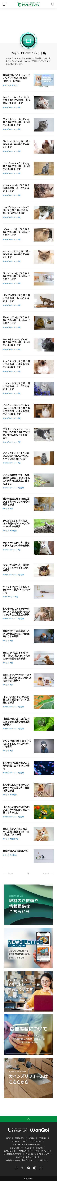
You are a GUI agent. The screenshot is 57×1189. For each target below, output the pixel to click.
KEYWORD (37, 1141)
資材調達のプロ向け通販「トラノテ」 (20, 1160)
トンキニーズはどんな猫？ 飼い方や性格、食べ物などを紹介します (16, 232)
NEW (8, 1138)
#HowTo (6, 107)
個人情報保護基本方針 (13, 1154)
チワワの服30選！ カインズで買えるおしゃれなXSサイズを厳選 (17, 743)
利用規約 (22, 1151)
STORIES (15, 1141)
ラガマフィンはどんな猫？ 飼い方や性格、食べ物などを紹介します (16, 276)
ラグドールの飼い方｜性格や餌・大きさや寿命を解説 (16, 544)
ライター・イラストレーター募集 (26, 1144)
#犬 (11, 509)
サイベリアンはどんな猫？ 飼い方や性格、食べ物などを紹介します (16, 320)
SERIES (31, 1138)
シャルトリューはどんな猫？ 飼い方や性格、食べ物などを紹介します (16, 342)
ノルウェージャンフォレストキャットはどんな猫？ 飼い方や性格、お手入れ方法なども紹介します (16, 409)
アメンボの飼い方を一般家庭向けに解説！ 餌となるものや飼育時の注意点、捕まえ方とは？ (16, 479)
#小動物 (21, 488)
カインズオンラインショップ (37, 1154)
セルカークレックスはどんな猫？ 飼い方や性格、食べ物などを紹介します (16, 100)
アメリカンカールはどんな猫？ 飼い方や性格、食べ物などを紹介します (16, 122)
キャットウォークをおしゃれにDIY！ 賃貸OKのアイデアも (17, 589)
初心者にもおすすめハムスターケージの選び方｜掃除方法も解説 (16, 787)
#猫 (19, 107)
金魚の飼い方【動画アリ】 (16, 850)
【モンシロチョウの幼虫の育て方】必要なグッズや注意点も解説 (16, 699)
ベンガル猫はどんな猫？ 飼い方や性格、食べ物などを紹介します (16, 298)
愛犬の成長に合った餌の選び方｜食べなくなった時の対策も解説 (16, 501)
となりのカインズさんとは (21, 1148)
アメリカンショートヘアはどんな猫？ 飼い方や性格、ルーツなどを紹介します (16, 455)
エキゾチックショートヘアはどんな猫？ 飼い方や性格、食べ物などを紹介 (16, 210)
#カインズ (7, 85)
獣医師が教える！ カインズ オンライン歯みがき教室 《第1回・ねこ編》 (16, 78)
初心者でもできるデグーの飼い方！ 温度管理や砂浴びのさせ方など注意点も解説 (16, 611)
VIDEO (25, 1141)
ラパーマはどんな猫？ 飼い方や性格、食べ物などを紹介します (16, 144)
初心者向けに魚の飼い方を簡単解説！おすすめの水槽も (16, 765)
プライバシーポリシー (40, 1151)
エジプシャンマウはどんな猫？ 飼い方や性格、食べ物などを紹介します (16, 166)
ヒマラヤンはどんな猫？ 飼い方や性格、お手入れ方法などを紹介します (16, 364)
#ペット (15, 85)
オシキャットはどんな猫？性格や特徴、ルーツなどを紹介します (16, 188)
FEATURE (42, 1138)
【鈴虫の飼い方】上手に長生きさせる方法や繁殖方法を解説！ (16, 721)
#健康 (12, 839)
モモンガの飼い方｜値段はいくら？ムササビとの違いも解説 (16, 567)
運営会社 (43, 1160)
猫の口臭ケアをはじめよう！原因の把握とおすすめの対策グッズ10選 (16, 831)
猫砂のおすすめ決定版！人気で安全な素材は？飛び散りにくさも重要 (16, 633)
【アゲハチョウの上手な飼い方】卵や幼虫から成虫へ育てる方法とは (16, 809)
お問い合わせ (9, 1151)
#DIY (5, 597)
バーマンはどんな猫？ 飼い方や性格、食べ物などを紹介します (16, 254)
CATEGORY (19, 1138)
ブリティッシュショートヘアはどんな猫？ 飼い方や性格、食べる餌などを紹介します (16, 433)
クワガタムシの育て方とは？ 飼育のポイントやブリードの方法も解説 (16, 523)
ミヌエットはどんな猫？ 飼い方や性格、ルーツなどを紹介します (16, 386)
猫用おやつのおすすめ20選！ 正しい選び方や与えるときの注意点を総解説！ (16, 655)
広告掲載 (39, 1148)
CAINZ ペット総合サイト (26, 1157)
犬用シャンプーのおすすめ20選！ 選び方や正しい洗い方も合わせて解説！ (17, 677)
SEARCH (52, 4)
